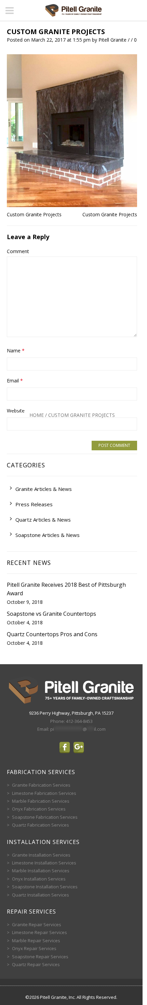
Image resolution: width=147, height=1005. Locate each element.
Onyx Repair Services (34, 948)
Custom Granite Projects (56, 31)
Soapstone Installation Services (45, 887)
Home (36, 415)
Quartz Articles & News (43, 519)
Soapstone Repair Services (40, 956)
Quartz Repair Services (36, 964)
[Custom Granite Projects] (72, 130)
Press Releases (34, 504)
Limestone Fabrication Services (44, 793)
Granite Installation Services (41, 855)
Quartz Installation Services (40, 895)
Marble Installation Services (40, 871)
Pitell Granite (112, 40)
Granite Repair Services (36, 924)
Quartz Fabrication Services (40, 825)
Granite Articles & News (43, 488)
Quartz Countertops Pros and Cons (52, 634)
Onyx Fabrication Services (39, 809)
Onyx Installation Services (39, 879)
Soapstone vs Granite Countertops (51, 613)
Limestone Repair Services (39, 932)
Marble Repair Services (36, 940)
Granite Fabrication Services (41, 785)
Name (16, 350)
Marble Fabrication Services (40, 801)
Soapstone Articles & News (47, 534)
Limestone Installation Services (44, 863)
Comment (18, 251)
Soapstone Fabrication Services (45, 817)
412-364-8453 (79, 721)
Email (15, 380)
